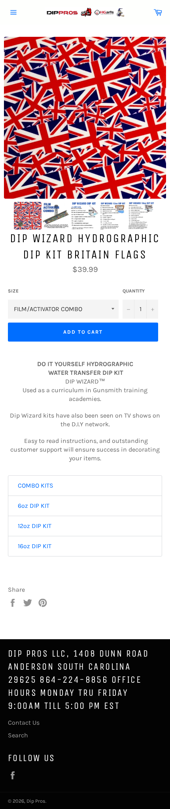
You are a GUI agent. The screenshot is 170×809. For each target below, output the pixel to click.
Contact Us (24, 722)
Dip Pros (35, 801)
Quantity (134, 291)
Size (13, 291)
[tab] (85, 486)
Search (18, 735)
